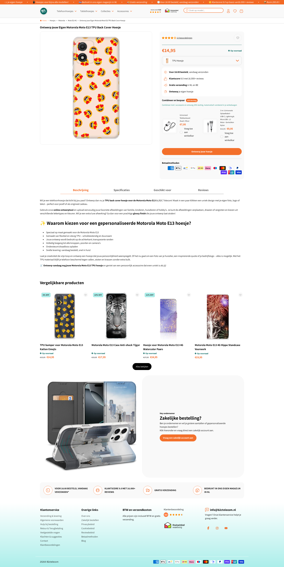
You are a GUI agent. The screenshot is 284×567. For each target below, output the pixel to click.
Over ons (85, 515)
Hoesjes (52, 20)
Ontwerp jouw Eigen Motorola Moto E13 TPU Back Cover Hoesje (102, 20)
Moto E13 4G (72, 20)
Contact (44, 540)
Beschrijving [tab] (81, 190)
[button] (203, 10)
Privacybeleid (88, 524)
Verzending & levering (51, 515)
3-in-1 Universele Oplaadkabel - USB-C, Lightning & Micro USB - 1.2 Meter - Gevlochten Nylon (227, 117)
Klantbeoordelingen (50, 544)
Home (44, 20)
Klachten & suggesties (51, 536)
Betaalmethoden (89, 536)
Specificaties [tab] (122, 190)
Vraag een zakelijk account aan (178, 437)
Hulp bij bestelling (49, 524)
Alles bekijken (142, 366)
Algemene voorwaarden (52, 520)
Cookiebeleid (88, 528)
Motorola (61, 20)
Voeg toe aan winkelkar (189, 132)
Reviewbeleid (88, 532)
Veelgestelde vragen (50, 532)
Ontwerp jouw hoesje (201, 151)
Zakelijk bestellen (90, 520)
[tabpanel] (142, 233)
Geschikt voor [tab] (162, 190)
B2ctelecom (52, 561)
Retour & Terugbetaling (51, 528)
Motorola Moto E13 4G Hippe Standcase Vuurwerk (217, 347)
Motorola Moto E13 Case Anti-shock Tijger (116, 345)
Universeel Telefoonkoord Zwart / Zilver (185, 118)
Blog (83, 540)
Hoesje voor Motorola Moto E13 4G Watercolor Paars (163, 347)
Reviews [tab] (203, 190)
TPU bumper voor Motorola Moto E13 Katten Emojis (61, 347)
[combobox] (204, 10)
